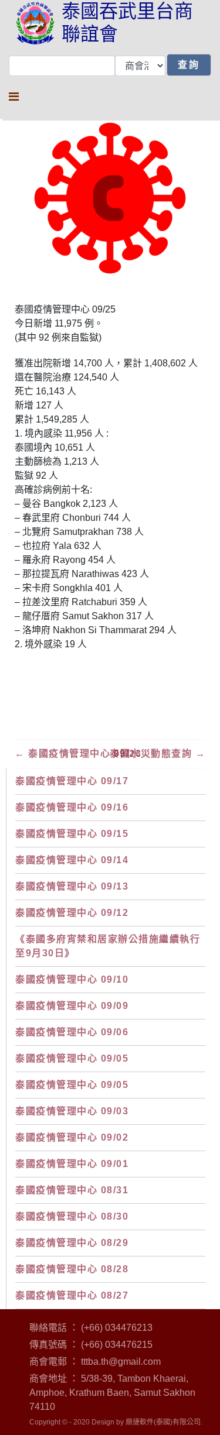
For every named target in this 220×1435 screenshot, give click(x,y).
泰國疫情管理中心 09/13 (71, 886)
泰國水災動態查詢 (157, 753)
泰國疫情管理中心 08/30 (71, 1216)
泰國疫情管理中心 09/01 (71, 1164)
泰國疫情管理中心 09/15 (71, 834)
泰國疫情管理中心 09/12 (71, 913)
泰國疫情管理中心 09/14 (71, 860)
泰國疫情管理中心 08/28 (71, 1269)
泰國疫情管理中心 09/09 (71, 1006)
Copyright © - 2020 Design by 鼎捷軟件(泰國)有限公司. (115, 1422)
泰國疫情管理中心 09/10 (71, 979)
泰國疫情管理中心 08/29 (71, 1243)
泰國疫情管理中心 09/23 (78, 753)
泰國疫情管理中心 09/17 (71, 781)
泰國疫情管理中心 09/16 (71, 807)
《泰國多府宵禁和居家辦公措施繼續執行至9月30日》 (107, 946)
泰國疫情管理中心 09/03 (71, 1111)
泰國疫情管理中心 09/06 (71, 1032)
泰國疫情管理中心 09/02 (71, 1137)
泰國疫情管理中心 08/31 (71, 1190)
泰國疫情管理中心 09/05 (71, 1058)
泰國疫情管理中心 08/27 (71, 1295)
